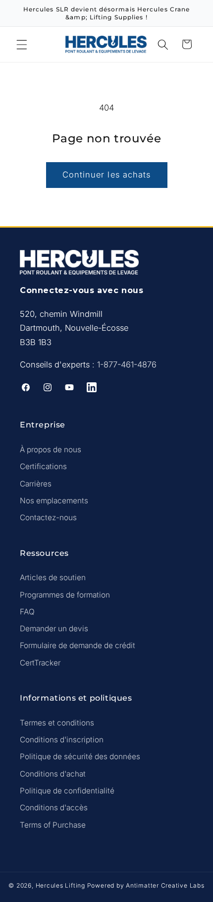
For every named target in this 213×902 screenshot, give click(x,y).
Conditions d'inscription (62, 739)
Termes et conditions (57, 722)
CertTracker (40, 662)
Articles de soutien (53, 577)
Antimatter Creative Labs (165, 885)
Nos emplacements (54, 500)
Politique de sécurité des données (80, 756)
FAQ (27, 611)
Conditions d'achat (53, 774)
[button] (22, 44)
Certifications (43, 466)
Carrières (36, 483)
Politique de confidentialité (67, 790)
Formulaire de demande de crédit (77, 645)
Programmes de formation (65, 595)
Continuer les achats (106, 175)
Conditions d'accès (54, 807)
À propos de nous (50, 449)
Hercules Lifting (60, 885)
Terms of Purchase (53, 825)
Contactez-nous (48, 517)
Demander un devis (54, 628)
